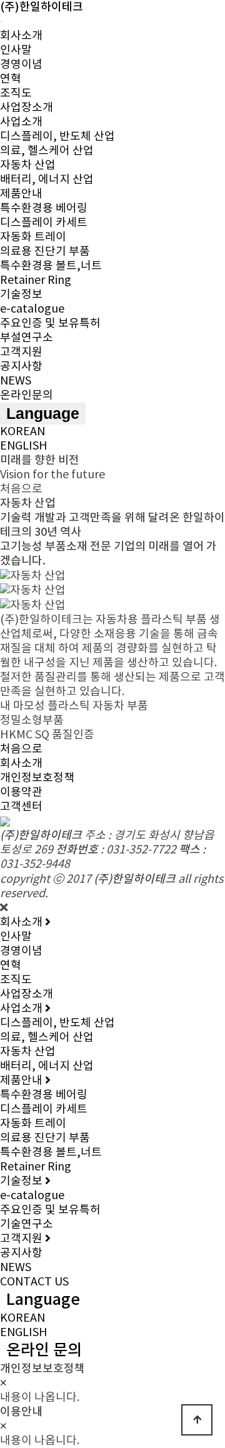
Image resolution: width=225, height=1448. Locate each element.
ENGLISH (24, 446)
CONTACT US (34, 1282)
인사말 (16, 50)
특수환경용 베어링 (44, 208)
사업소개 (21, 122)
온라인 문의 (44, 1350)
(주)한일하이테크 (41, 7)
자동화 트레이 (33, 237)
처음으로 (21, 749)
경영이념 (21, 64)
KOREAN (22, 431)
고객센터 (21, 806)
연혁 (10, 79)
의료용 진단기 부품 (45, 251)
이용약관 (21, 792)
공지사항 (21, 366)
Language (42, 413)
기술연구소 (26, 1224)
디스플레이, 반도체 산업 (57, 136)
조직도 (16, 93)
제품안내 (21, 194)
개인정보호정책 (37, 778)
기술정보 (21, 294)
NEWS (15, 381)
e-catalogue (32, 309)
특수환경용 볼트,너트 (51, 266)
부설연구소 (26, 337)
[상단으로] (196, 1419)
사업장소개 (26, 107)
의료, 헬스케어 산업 (47, 151)
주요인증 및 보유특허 (50, 323)
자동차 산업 (28, 165)
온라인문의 (26, 395)
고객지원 (21, 352)
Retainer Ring (35, 280)
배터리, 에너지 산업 (47, 179)
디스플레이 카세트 (44, 222)
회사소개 (21, 36)
